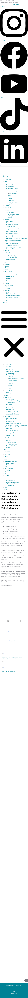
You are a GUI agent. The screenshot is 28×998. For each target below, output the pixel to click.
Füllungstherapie (12, 216)
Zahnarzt (10, 198)
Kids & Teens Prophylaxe (12, 243)
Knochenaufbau (10, 223)
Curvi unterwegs (9, 281)
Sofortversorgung (10, 226)
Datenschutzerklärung (14, 989)
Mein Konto (7, 268)
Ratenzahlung (8, 290)
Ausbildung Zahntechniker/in (16, 191)
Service (5, 273)
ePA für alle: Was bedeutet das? (9, 671)
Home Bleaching (12, 255)
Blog (6, 280)
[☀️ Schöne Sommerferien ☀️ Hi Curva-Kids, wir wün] (14, 929)
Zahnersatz (9, 217)
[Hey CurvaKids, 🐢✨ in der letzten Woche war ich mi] (14, 757)
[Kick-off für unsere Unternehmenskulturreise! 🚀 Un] (14, 777)
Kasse (6, 269)
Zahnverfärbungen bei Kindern (13, 247)
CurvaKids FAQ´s (10, 249)
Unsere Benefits (10, 186)
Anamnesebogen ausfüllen (11, 274)
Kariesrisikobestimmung (12, 233)
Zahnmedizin (8, 210)
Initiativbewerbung (12, 202)
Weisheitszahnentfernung (12, 228)
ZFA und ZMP (11, 200)
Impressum (14, 988)
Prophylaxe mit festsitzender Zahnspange (16, 238)
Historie (7, 205)
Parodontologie (10, 235)
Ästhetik (7, 250)
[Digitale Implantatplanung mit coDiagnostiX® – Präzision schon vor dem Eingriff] (3, 654)
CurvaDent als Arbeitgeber (12, 184)
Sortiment (7, 264)
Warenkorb (7, 266)
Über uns (5, 176)
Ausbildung (10, 190)
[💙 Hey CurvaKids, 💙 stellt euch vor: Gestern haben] (14, 900)
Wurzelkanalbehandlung (14, 214)
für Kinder (8, 278)
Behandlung (9, 242)
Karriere (7, 181)
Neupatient (7, 288)
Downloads (7, 283)
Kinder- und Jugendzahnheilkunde (13, 240)
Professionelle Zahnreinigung (13, 236)
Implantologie (9, 221)
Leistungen (6, 209)
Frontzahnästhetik (10, 259)
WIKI (6, 300)
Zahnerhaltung (10, 212)
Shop (4, 262)
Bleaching (8, 254)
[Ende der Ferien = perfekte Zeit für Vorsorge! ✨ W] (14, 680)
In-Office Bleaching (12, 257)
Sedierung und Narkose (12, 224)
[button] (14, 333)
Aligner (8, 252)
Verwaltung (10, 197)
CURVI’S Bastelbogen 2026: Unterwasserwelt (11, 665)
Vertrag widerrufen (14, 994)
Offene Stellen (9, 183)
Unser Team (8, 179)
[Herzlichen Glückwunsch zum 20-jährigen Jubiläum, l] (14, 847)
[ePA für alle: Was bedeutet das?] (3, 668)
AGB (14, 991)
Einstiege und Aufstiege (12, 188)
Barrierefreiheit (14, 993)
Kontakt (5, 302)
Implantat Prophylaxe (11, 231)
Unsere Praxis (8, 178)
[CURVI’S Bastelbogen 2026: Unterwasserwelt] (3, 661)
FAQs (6, 287)
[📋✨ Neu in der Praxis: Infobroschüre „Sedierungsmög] (14, 872)
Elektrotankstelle (9, 285)
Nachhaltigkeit (8, 203)
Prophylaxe (7, 229)
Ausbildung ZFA (13, 193)
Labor (9, 195)
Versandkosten (8, 271)
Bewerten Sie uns (9, 207)
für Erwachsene (10, 276)
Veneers (8, 261)
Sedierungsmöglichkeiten (12, 245)
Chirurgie (7, 219)
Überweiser (7, 292)
